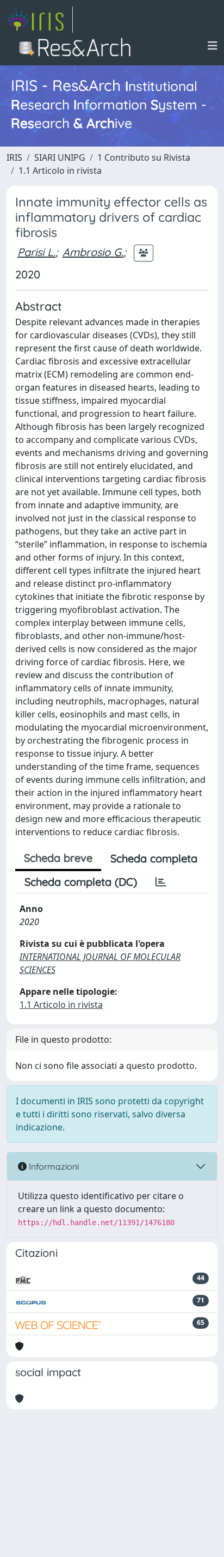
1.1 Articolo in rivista (60, 171)
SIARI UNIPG (59, 157)
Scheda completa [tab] (153, 858)
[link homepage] (40, 20)
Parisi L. (36, 252)
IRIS (14, 157)
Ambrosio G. (93, 252)
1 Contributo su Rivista (143, 157)
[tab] (161, 882)
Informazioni (53, 1166)
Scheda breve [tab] (58, 858)
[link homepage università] (78, 46)
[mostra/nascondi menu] (212, 45)
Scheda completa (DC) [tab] (80, 882)
